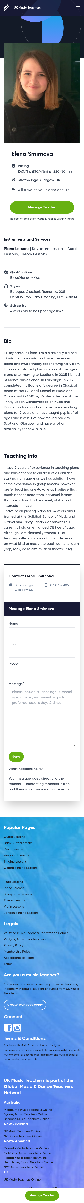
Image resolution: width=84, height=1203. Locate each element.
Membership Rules (17, 951)
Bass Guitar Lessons (18, 843)
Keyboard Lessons (16, 855)
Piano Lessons (14, 888)
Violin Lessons (14, 906)
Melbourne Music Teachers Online (28, 1109)
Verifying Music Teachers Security (27, 939)
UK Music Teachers (27, 7)
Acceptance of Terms (19, 957)
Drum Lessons (13, 849)
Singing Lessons (15, 861)
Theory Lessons (15, 900)
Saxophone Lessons (18, 894)
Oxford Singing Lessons (20, 868)
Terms (8, 964)
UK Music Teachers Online (22, 1179)
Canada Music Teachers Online (26, 1148)
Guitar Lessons (14, 837)
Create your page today (25, 1004)
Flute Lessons (13, 881)
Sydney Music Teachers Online (25, 1114)
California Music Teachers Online (27, 1153)
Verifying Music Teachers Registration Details (36, 933)
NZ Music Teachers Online (22, 1131)
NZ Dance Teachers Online (23, 1136)
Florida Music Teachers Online (25, 1158)
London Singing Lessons (21, 913)
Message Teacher (42, 207)
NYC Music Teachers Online (23, 1167)
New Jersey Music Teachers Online (28, 1162)
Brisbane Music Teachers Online (26, 1119)
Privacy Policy (13, 945)
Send (16, 756)
